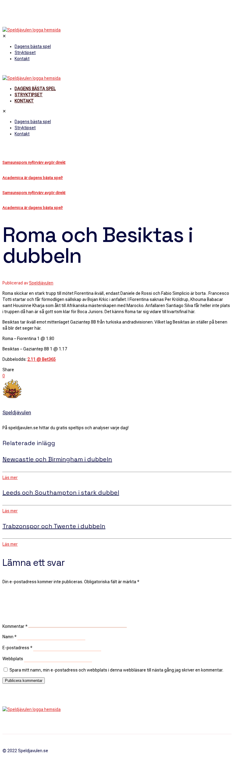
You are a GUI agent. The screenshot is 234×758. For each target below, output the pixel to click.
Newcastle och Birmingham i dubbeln (57, 459)
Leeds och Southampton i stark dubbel (60, 492)
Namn (9, 636)
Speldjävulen (41, 282)
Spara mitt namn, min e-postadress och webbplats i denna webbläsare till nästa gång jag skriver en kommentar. (116, 670)
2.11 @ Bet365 (41, 359)
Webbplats (12, 658)
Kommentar (14, 626)
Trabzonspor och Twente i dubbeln (53, 526)
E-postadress (17, 647)
